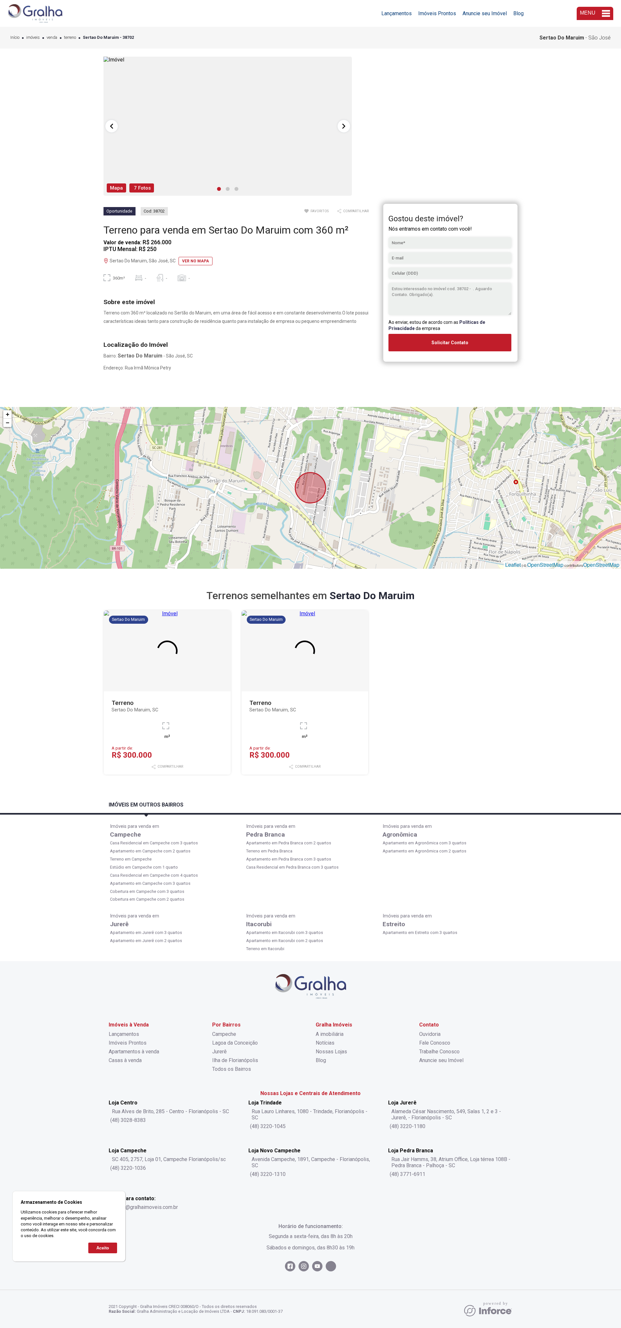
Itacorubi (259, 924)
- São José (575, 38)
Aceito (102, 1248)
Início (14, 38)
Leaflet (513, 564)
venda (52, 38)
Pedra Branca (265, 834)
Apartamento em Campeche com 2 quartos (150, 851)
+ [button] (7, 414)
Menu (587, 13)
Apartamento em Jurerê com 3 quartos (146, 932)
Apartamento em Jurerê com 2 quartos (146, 940)
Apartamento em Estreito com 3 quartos (420, 932)
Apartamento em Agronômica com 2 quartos (424, 851)
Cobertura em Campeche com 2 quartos (147, 899)
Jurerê (119, 924)
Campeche (125, 834)
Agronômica (400, 834)
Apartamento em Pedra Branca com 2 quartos (288, 842)
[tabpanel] (228, 126)
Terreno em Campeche (131, 859)
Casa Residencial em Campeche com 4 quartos (154, 875)
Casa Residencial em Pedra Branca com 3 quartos (292, 867)
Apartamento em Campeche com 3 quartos (150, 883)
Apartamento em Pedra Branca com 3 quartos (288, 859)
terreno (70, 38)
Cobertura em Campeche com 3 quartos (147, 891)
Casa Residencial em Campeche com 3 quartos (154, 842)
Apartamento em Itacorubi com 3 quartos (284, 932)
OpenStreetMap (545, 564)
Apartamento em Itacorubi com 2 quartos (284, 940)
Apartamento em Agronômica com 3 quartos (424, 842)
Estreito (394, 924)
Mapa (116, 188)
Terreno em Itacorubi (265, 948)
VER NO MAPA (195, 261)
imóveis (33, 38)
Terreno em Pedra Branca (269, 851)
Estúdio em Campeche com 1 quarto (144, 867)
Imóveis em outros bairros (146, 805)
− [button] (7, 422)
